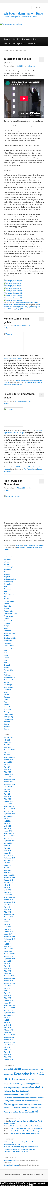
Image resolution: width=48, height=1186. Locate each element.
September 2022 (9, 814)
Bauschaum (23, 307)
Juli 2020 (7, 863)
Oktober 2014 (8, 981)
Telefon (6, 694)
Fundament (8, 621)
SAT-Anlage (8, 685)
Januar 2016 (8, 951)
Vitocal (32, 1108)
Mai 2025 (7, 755)
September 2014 (9, 983)
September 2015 (9, 958)
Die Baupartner (9, 594)
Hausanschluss (9, 633)
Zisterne (6, 729)
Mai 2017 (7, 924)
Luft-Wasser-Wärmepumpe (13, 1098)
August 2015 (8, 961)
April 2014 (7, 995)
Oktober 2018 (8, 899)
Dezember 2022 (9, 806)
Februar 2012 (8, 1059)
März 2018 (7, 912)
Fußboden (32, 545)
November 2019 (9, 877)
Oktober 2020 (8, 855)
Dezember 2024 (9, 757)
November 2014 (9, 978)
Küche (6, 655)
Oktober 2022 (8, 811)
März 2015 (7, 971)
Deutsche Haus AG (29, 1073)
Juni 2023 (7, 791)
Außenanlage (8, 567)
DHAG (18, 380)
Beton (41, 1069)
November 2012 (9, 1037)
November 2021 (9, 836)
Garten (6, 628)
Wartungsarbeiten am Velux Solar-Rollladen (26, 1126)
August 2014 (8, 986)
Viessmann (25, 1107)
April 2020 (7, 870)
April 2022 (7, 826)
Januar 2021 (8, 853)
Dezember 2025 (9, 750)
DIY (5, 596)
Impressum (31, 44)
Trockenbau (8, 707)
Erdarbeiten (8, 606)
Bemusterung (8, 581)
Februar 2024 (8, 774)
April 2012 (7, 1054)
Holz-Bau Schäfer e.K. (20, 1091)
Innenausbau (8, 305)
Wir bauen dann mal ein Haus (23, 13)
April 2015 (7, 968)
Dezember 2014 (9, 976)
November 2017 (9, 914)
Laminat (6, 658)
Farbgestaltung (9, 611)
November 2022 (9, 809)
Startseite (7, 39)
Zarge (18, 309)
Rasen (16, 1105)
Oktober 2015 (8, 956)
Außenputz (7, 569)
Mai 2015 (7, 966)
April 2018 (7, 909)
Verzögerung (8, 717)
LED (27, 1094)
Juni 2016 (7, 944)
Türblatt (6, 309)
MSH (42, 1098)
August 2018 (8, 904)
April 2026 (7, 747)
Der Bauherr (31, 66)
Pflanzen (20, 1100)
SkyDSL (39, 1105)
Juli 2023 (7, 789)
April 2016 (7, 946)
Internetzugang (9, 648)
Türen (28, 547)
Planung (9, 1104)
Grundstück (36, 1087)
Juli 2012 (7, 1047)
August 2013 (8, 1015)
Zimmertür (38, 547)
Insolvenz (7, 643)
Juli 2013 (7, 1017)
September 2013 (9, 1013)
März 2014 (7, 998)
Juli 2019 (7, 885)
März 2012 (7, 1057)
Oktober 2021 (8, 838)
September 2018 (9, 902)
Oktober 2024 (8, 759)
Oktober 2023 (8, 782)
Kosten (6, 653)
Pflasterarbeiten (31, 1100)
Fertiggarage (22, 1084)
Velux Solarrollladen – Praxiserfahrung (25, 1131)
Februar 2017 (8, 931)
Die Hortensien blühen (12, 1144)
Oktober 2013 (8, 1010)
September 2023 (9, 784)
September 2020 (9, 858)
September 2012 (9, 1042)
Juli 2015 (7, 963)
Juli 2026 (7, 740)
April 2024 (7, 769)
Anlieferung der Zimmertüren (13, 482)
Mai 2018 (7, 907)
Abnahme (7, 559)
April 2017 (7, 927)
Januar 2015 (8, 973)
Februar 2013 (8, 1030)
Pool (5, 672)
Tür (39, 307)
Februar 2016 (8, 949)
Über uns (7, 44)
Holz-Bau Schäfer (10, 638)
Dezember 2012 (9, 1035)
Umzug (6, 712)
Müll (5, 662)
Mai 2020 (7, 868)
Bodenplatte (8, 584)
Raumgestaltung (9, 677)
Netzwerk (7, 665)
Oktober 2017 (8, 917)
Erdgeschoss (9, 1083)
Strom (6, 692)
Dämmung (7, 589)
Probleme (7, 382)
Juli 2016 (7, 941)
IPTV (5, 650)
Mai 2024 (7, 767)
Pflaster (6, 667)
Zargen (39, 382)
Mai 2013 (7, 1022)
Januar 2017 (8, 934)
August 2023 (8, 787)
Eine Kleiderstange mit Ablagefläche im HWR (20, 1149)
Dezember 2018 (9, 897)
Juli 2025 (7, 752)
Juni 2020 (7, 865)
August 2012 (8, 1045)
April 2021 (7, 850)
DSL (30, 1079)
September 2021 (9, 841)
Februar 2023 (8, 801)
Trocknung (7, 709)
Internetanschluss (11, 1094)
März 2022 (7, 828)
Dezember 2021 (9, 833)
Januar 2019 (8, 895)
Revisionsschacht (10, 680)
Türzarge (12, 309)
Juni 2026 (7, 742)
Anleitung (15, 307)
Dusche (6, 599)
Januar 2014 (8, 1003)
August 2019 (8, 882)
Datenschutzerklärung (12, 1174)
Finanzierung (8, 616)
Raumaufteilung (24, 1104)
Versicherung (8, 714)
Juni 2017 (7, 922)
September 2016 (9, 939)
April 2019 (7, 890)
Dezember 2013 (9, 1005)
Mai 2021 (7, 848)
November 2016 (9, 936)
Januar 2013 (8, 1032)
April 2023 (7, 796)
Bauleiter (7, 1069)
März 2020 (7, 873)
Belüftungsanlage (10, 579)
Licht (5, 660)
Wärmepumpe (9, 1112)
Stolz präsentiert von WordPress (32, 1174)
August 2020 (8, 860)
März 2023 (7, 799)
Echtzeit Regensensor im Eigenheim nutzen (19, 1142)
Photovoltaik (8, 670)
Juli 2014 (7, 988)
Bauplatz (7, 576)
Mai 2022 (7, 823)
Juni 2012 (7, 1049)
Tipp (14, 305)
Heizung (7, 635)
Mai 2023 (7, 794)
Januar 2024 (8, 777)
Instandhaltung (9, 645)
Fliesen (25, 545)
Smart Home (8, 687)
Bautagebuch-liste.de (11, 1165)
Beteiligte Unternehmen (29, 39)
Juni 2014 (7, 990)
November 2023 (9, 779)
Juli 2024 (7, 764)
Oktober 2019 (8, 880)
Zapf (16, 1112)
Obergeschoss (10, 1100)
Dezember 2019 (9, 875)
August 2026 (8, 737)
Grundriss (7, 630)
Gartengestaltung (12, 1087)
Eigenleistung (20, 302)
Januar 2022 (8, 831)
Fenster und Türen (31, 302)
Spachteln (7, 689)
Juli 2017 (7, 919)
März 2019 (7, 892)
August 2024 (8, 762)
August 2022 (8, 816)
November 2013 (9, 1008)
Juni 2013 (7, 1020)
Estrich (6, 608)
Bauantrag (7, 574)
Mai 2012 (7, 1052)
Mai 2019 (7, 887)
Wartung (7, 721)
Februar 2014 (8, 1000)
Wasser (6, 724)
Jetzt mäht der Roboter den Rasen (16, 1152)
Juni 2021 (7, 846)
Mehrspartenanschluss (31, 1098)
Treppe (6, 704)
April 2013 (7, 1025)
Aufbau (6, 564)
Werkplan (7, 726)
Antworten (25, 309)
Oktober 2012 (8, 1040)
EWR (16, 1084)
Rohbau (6, 682)
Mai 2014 (7, 993)
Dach (5, 586)
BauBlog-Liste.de (18, 44)
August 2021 (8, 843)
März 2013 (7, 1027)
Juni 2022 (7, 821)
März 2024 (7, 772)
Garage (6, 626)
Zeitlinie (16, 39)
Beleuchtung (26, 1069)
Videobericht (20, 305)
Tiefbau (6, 699)
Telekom (11, 1108)
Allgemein (19, 545)
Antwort (7, 549)
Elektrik (6, 603)
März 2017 (7, 929)
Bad (5, 571)
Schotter (34, 1105)
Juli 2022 (7, 818)
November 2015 (9, 954)
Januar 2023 (8, 804)
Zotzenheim (32, 1111)
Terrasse (7, 697)
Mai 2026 (7, 745)
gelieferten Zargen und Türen (13, 358)
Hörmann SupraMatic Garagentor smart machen (21, 1147)
